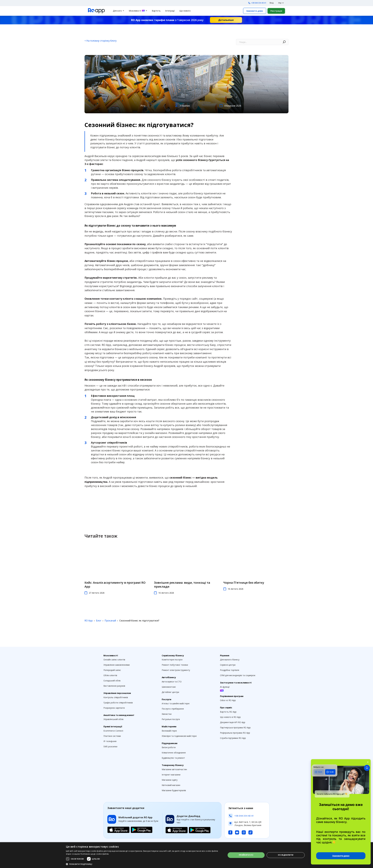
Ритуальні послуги (171, 719)
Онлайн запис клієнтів (114, 659)
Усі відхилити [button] (285, 855)
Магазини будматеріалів (174, 790)
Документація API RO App (232, 722)
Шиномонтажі (169, 686)
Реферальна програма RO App (235, 732)
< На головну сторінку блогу (101, 40)
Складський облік (112, 680)
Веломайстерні (169, 730)
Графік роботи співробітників (118, 702)
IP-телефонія (109, 741)
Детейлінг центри (170, 692)
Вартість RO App (228, 711)
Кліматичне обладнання (174, 752)
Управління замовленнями (116, 664)
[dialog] (186, 855)
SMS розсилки (110, 746)
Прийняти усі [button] (246, 855)
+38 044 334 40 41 (258, 2)
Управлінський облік (113, 719)
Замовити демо (254, 10)
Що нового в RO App (230, 717)
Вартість (156, 10)
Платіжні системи (112, 736)
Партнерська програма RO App (235, 727)
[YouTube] (237, 832)
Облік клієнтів (110, 675)
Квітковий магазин (171, 785)
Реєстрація (276, 10)
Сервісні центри (227, 664)
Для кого (117, 10)
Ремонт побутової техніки (175, 664)
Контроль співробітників (115, 697)
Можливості (135, 10)
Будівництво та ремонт (173, 757)
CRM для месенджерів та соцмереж (237, 675)
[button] (144, 864)
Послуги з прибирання (173, 708)
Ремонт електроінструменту (176, 670)
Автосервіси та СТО (172, 681)
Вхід (271, 2)
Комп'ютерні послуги (172, 659)
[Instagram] (244, 832)
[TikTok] (250, 832)
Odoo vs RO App (228, 700)
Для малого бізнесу (229, 659)
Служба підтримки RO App (233, 738)
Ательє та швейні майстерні (175, 703)
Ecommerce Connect (113, 730)
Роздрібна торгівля (229, 670)
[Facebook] (230, 832)
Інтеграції (170, 10)
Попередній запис (112, 670)
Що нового (185, 10)
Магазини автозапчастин (174, 769)
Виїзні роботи (169, 747)
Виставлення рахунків (114, 685)
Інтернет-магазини (171, 774)
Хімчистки (166, 714)
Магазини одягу (169, 779)
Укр (279, 2)
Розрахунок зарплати (114, 707)
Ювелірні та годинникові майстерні (179, 736)
